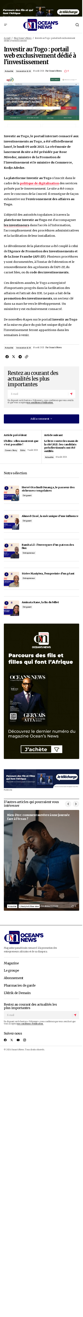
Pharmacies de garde (19, 985)
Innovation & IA (23, 71)
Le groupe (11, 970)
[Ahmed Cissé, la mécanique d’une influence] (11, 522)
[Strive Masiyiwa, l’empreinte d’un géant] (11, 579)
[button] (5, 25)
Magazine (11, 963)
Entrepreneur (29, 553)
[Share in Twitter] (13, 356)
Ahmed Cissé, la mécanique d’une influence (50, 516)
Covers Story (11, 450)
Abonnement (13, 978)
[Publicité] (41, 8)
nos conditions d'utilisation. (40, 402)
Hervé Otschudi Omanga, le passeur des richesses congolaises (48, 489)
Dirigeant (27, 495)
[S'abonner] (71, 394)
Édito (22, 450)
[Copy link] (26, 356)
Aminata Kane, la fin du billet (40, 602)
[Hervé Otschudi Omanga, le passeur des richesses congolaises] (11, 493)
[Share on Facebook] (7, 356)
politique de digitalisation (39, 183)
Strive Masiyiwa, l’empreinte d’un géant (48, 573)
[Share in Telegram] (20, 356)
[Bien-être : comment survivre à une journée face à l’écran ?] (41, 860)
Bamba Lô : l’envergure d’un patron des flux (48, 546)
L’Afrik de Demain (17, 993)
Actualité (9, 71)
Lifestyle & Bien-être (29, 906)
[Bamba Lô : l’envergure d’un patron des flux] (11, 550)
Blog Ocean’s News (23, 38)
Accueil (7, 38)
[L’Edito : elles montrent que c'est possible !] (23, 447)
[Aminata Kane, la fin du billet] (11, 608)
